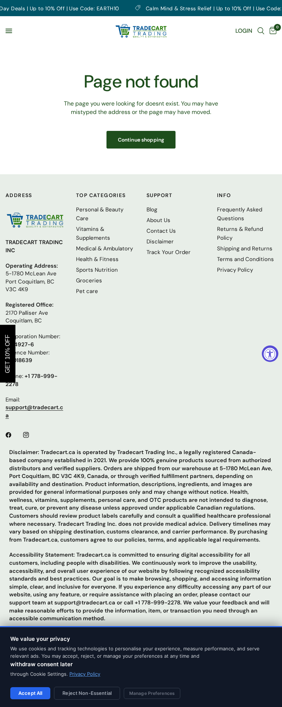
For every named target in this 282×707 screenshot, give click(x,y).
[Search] (261, 31)
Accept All (30, 693)
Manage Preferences (152, 693)
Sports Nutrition (97, 270)
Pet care (87, 291)
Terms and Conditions (245, 259)
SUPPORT (160, 195)
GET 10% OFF (7, 353)
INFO (224, 195)
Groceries (89, 280)
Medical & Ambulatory (104, 248)
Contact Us (161, 231)
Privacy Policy (84, 674)
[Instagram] (31, 435)
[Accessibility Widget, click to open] (270, 353)
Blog (152, 209)
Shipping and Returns (244, 248)
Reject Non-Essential (87, 693)
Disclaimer (160, 241)
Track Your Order (169, 252)
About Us (158, 220)
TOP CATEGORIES (101, 195)
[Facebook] (14, 435)
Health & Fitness (97, 259)
